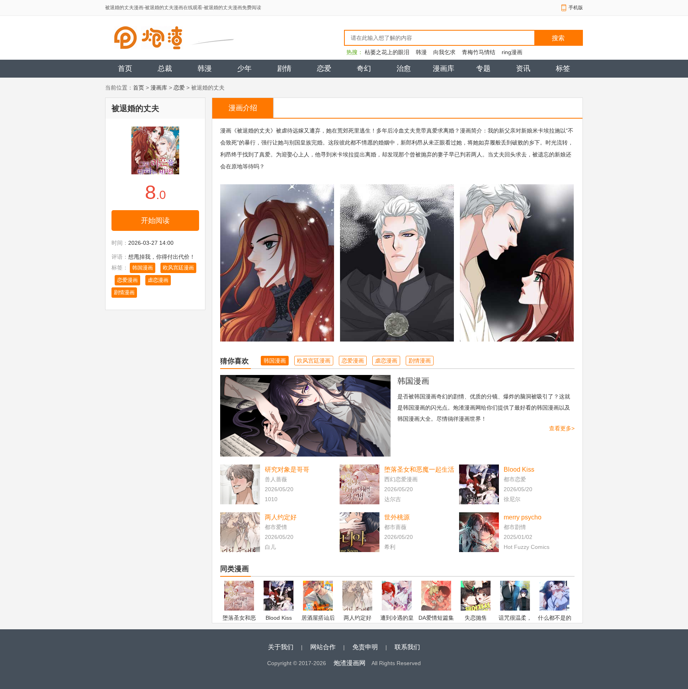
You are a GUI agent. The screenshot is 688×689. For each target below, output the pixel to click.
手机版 (576, 7)
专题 (483, 68)
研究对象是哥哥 (287, 469)
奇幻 (364, 68)
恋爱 (324, 68)
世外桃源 (397, 517)
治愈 (404, 68)
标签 (563, 68)
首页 (125, 68)
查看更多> (562, 428)
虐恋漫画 (158, 280)
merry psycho (522, 517)
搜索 (558, 38)
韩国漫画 (142, 268)
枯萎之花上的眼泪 (387, 52)
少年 (244, 68)
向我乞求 (444, 52)
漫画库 (443, 68)
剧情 (284, 68)
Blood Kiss (519, 469)
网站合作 (323, 647)
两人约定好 (281, 517)
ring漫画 (512, 52)
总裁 (165, 68)
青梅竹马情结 (478, 52)
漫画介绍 (243, 108)
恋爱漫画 (127, 280)
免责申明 (365, 647)
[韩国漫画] (305, 416)
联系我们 (407, 647)
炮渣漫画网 (350, 663)
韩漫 (421, 52)
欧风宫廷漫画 (178, 268)
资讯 (523, 68)
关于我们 (280, 647)
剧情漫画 (124, 292)
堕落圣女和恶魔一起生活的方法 (419, 470)
